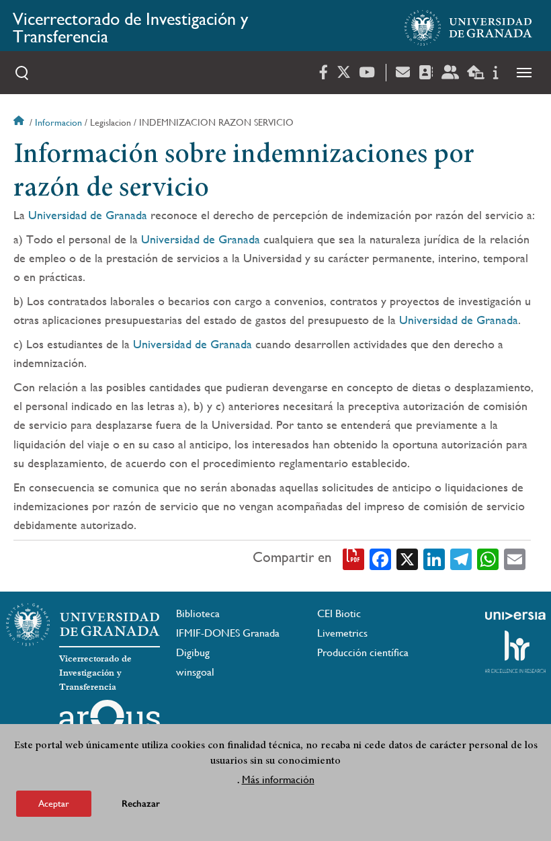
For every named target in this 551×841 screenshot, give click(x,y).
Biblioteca (198, 613)
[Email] (514, 558)
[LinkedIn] (434, 558)
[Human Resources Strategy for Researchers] (515, 651)
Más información (278, 779)
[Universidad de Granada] (468, 27)
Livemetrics (342, 633)
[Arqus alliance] (109, 721)
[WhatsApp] (488, 558)
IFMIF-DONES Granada (228, 633)
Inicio (20, 122)
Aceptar (53, 803)
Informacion (58, 122)
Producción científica (363, 652)
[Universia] (515, 616)
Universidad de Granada (87, 215)
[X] (407, 558)
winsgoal (195, 672)
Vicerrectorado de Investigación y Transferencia (130, 27)
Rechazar (141, 803)
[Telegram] (461, 558)
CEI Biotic (339, 613)
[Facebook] (380, 558)
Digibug (193, 652)
